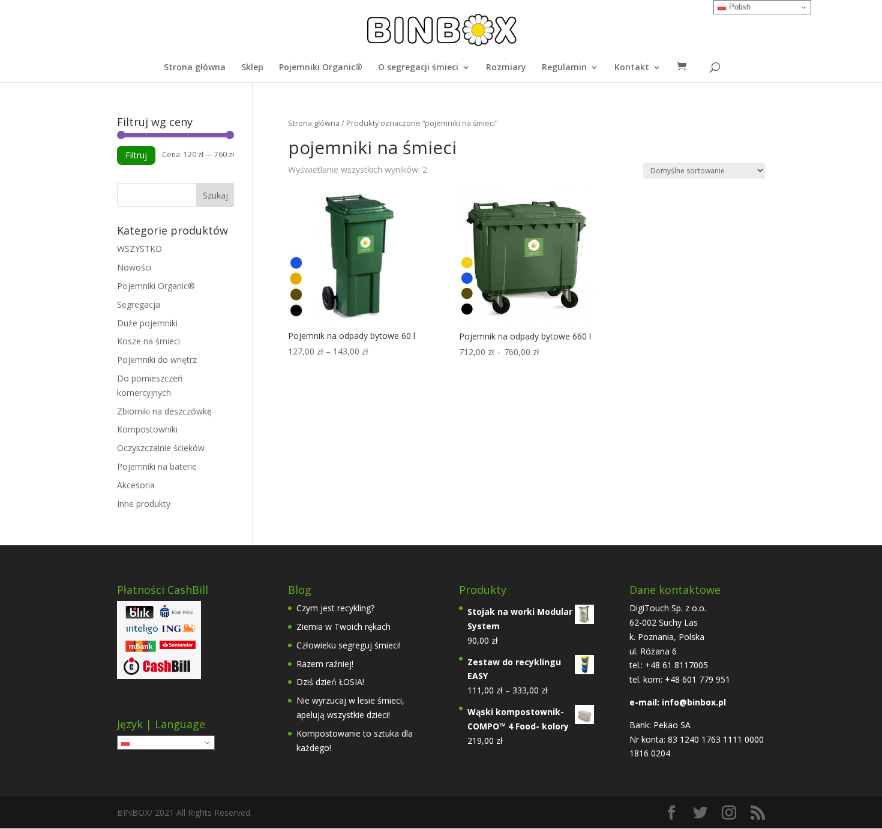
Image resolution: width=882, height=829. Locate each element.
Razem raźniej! (324, 663)
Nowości (134, 267)
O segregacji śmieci (418, 68)
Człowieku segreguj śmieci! (348, 645)
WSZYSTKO (139, 248)
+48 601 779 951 (697, 679)
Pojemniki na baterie (157, 466)
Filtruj (136, 155)
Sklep (252, 68)
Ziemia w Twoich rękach (343, 626)
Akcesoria (136, 485)
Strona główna (195, 68)
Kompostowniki (147, 429)
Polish (142, 742)
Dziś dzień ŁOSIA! (330, 681)
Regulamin (564, 68)
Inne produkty (143, 503)
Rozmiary (506, 68)
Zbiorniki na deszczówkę (164, 411)
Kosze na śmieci (148, 341)
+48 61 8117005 (675, 665)
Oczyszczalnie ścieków (161, 447)
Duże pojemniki (147, 323)
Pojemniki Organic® (320, 68)
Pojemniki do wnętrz (157, 359)
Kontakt (631, 68)
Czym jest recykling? (335, 608)
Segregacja (138, 304)
